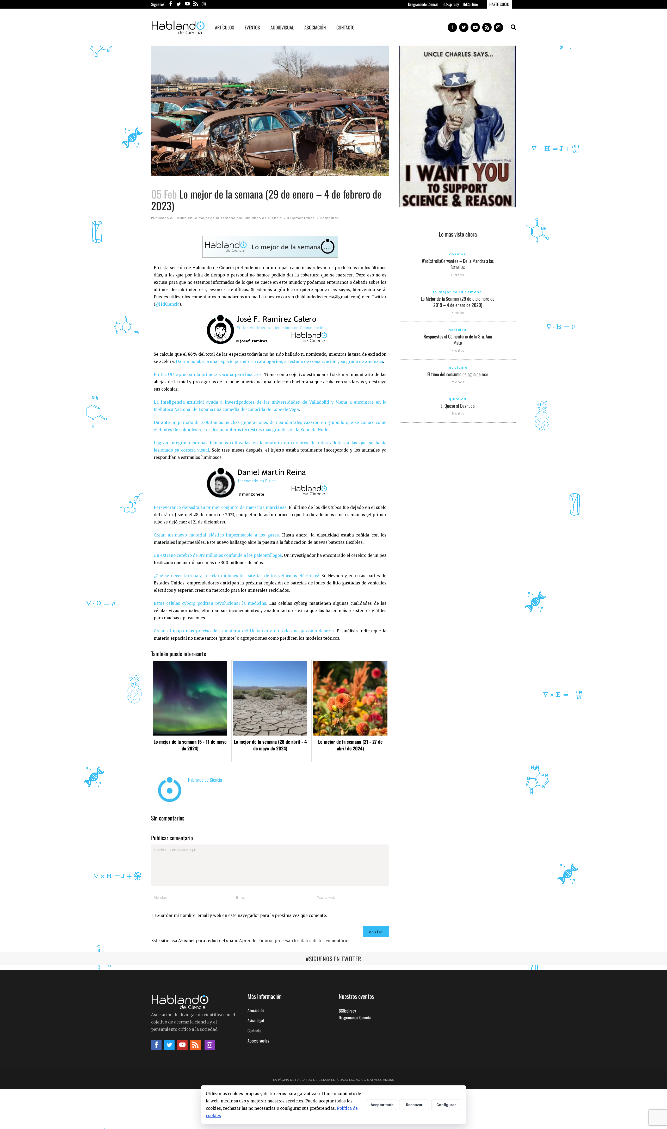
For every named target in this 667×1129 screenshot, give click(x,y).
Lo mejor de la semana (215, 218)
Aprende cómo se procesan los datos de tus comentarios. (295, 940)
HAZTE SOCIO (499, 4)
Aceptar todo (382, 1104)
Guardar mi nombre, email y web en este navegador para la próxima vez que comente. (241, 915)
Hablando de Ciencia (263, 218)
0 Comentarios (301, 218)
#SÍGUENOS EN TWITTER (333, 958)
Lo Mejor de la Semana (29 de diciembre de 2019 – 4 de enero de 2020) (458, 301)
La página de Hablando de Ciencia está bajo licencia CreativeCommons (333, 1080)
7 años (457, 313)
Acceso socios (258, 1041)
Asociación (256, 1010)
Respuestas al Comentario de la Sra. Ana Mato (458, 339)
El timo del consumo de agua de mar (457, 374)
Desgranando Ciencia (423, 4)
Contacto (254, 1030)
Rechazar (414, 1104)
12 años (457, 382)
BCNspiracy (450, 4)
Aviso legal (256, 1020)
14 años (457, 350)
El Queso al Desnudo (458, 405)
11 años (457, 275)
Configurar (446, 1104)
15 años (457, 413)
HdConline (470, 4)
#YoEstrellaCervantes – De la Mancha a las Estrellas (458, 263)
